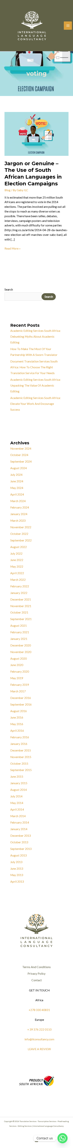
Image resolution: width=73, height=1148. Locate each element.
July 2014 (16, 796)
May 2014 (16, 803)
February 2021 (19, 632)
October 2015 (19, 763)
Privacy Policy (36, 973)
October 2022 (19, 533)
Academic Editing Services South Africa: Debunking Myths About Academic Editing (35, 336)
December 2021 (20, 599)
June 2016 (16, 717)
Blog (7, 190)
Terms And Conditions (36, 967)
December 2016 (20, 698)
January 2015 (18, 783)
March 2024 (18, 501)
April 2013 (17, 881)
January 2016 (18, 743)
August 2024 (18, 468)
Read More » (12, 248)
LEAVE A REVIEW (39, 1049)
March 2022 (18, 579)
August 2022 (18, 547)
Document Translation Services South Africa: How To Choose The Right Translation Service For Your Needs (34, 367)
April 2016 (17, 730)
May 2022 (16, 566)
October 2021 (19, 612)
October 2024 (19, 455)
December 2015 (20, 750)
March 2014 (18, 816)
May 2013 (16, 875)
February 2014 (19, 822)
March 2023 (18, 520)
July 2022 (16, 553)
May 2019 (16, 678)
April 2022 (17, 573)
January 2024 (18, 514)
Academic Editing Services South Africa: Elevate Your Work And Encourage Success (35, 403)
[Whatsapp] (62, 1138)
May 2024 (16, 487)
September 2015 (21, 770)
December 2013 (20, 835)
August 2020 (18, 658)
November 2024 (20, 448)
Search (8, 289)
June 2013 (16, 868)
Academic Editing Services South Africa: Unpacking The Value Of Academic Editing (35, 385)
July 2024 (16, 474)
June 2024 (16, 481)
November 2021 (20, 606)
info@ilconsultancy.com (39, 1039)
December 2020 (20, 645)
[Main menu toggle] (68, 25)
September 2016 (21, 704)
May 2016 (16, 724)
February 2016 (19, 737)
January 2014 (18, 829)
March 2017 (18, 691)
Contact (36, 980)
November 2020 (20, 652)
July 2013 (16, 862)
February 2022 (19, 586)
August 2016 (18, 711)
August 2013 (18, 855)
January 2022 (18, 593)
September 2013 (21, 848)
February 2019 (19, 684)
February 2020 (19, 671)
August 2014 (18, 789)
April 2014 (17, 809)
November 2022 (20, 527)
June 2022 (16, 560)
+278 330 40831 (39, 1010)
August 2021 (18, 625)
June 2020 (16, 665)
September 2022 (21, 540)
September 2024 (21, 461)
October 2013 (19, 842)
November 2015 (20, 757)
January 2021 (18, 638)
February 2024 (19, 507)
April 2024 (17, 494)
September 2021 (21, 619)
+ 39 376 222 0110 (39, 1029)
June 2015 (16, 776)
